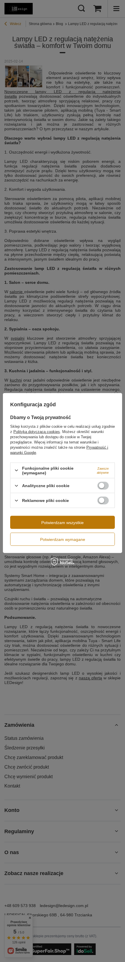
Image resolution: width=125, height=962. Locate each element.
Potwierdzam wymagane (62, 539)
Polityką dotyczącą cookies (36, 431)
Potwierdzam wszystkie (62, 522)
